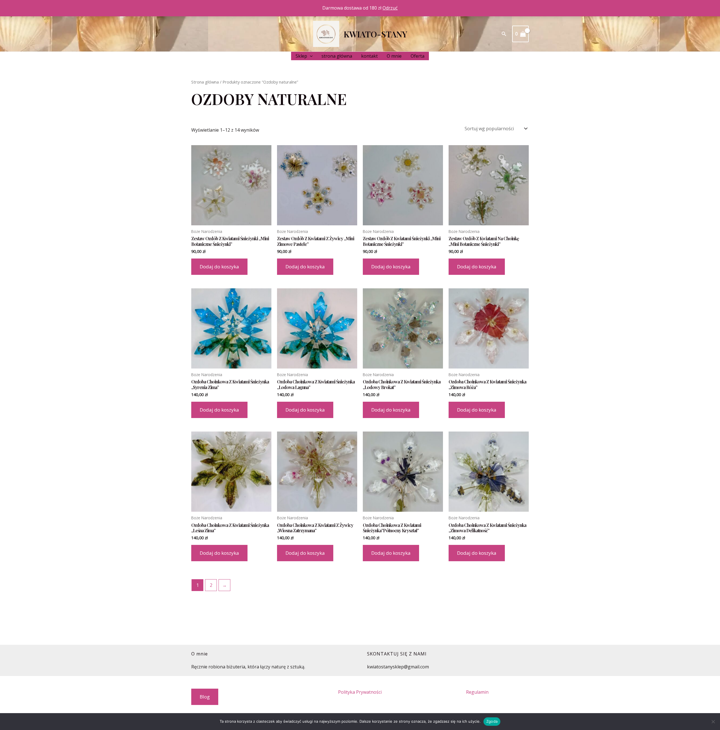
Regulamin (477, 692)
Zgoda (492, 721)
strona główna (336, 56)
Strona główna (205, 82)
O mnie (394, 56)
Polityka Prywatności (360, 692)
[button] (504, 34)
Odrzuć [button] (390, 8)
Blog (205, 696)
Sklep (301, 56)
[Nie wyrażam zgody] (713, 721)
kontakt (369, 56)
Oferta (417, 56)
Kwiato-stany (375, 34)
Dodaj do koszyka (219, 266)
